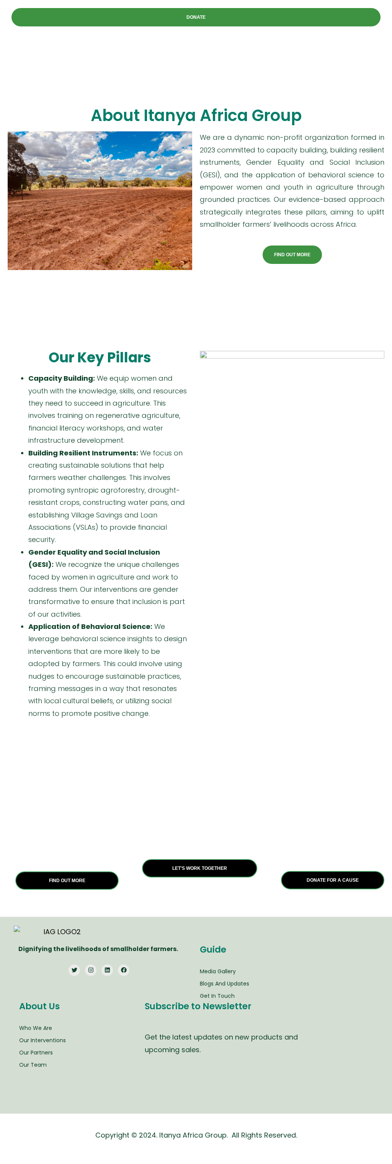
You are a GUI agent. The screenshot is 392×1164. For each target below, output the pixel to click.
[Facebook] (123, 970)
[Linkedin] (107, 970)
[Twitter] (74, 970)
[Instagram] (90, 970)
